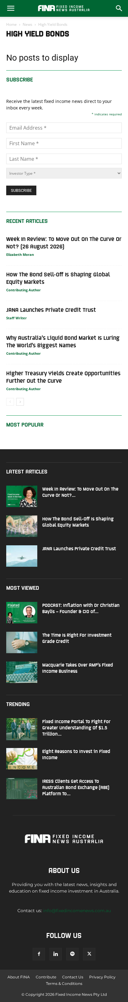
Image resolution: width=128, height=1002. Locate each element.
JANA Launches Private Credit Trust (51, 309)
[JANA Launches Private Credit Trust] (21, 556)
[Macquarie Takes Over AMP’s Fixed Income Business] (21, 672)
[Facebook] (39, 954)
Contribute (46, 977)
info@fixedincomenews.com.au (77, 910)
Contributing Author (23, 290)
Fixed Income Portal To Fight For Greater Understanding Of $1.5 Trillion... (76, 727)
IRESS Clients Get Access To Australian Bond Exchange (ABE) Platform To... (75, 787)
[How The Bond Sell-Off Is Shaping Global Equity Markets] (21, 526)
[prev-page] (10, 402)
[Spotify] (72, 954)
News (27, 24)
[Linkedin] (55, 954)
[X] (89, 954)
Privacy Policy (102, 977)
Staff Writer (16, 318)
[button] (11, 8)
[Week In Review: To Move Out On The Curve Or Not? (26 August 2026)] (21, 496)
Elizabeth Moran (20, 254)
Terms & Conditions (64, 983)
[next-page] (20, 402)
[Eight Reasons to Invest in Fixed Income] (21, 758)
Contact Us (72, 977)
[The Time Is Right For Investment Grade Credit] (21, 642)
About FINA (18, 977)
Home (11, 24)
